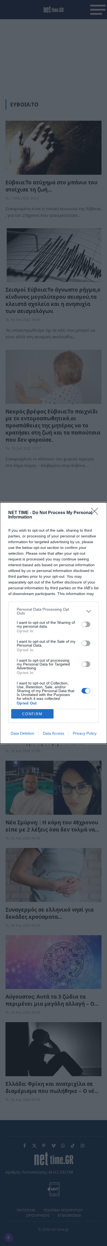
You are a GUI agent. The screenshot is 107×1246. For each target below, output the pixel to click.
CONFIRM (32, 714)
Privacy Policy (85, 733)
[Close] (96, 513)
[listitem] (53, 611)
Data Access (53, 733)
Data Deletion (22, 733)
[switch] (85, 624)
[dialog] (53, 623)
